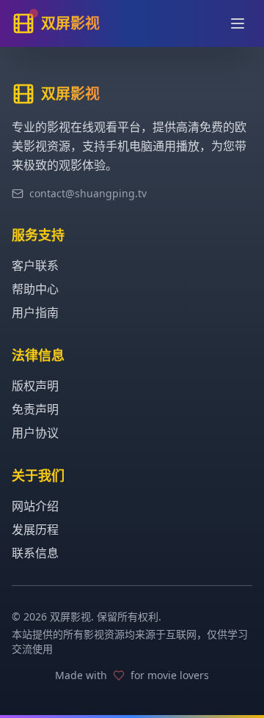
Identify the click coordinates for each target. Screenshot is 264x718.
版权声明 (35, 386)
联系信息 (35, 553)
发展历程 (35, 529)
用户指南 (35, 312)
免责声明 (35, 409)
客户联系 (35, 265)
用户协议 (35, 433)
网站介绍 (35, 506)
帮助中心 (35, 289)
